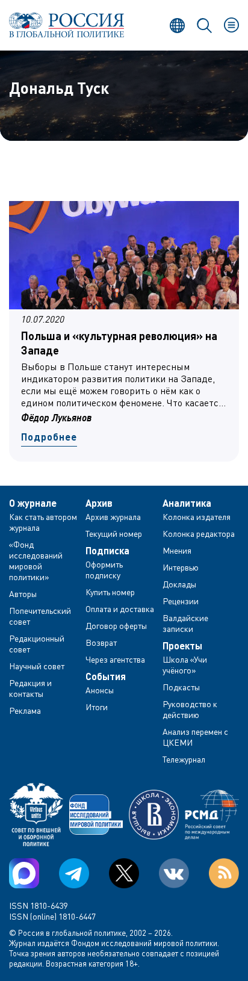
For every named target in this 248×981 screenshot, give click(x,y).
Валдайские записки (185, 623)
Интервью (181, 567)
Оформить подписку (104, 569)
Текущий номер (113, 533)
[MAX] (24, 873)
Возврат (101, 642)
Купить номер (110, 592)
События (105, 676)
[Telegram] (74, 873)
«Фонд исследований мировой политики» (36, 560)
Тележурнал (184, 759)
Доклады (179, 584)
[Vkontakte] (174, 873)
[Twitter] (124, 873)
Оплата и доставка (119, 609)
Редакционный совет (36, 643)
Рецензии (181, 601)
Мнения (177, 550)
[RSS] (224, 873)
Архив (99, 503)
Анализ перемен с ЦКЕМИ (195, 736)
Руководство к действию (190, 709)
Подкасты (181, 687)
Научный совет (36, 666)
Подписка (107, 550)
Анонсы (99, 690)
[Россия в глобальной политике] (66, 25)
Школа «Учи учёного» (185, 664)
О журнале (33, 503)
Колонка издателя (197, 517)
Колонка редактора (199, 533)
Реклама (25, 710)
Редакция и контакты (30, 688)
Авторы (23, 594)
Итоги (96, 707)
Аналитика (187, 503)
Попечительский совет (40, 616)
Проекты (182, 645)
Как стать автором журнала (43, 522)
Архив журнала (113, 517)
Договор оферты (116, 625)
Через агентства (115, 659)
